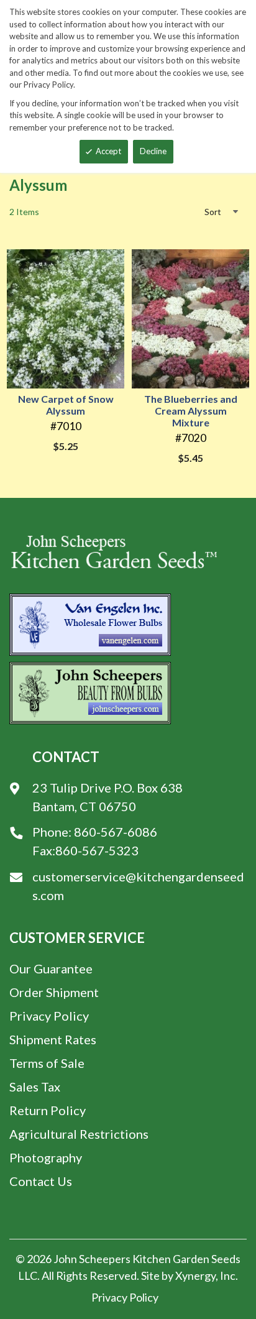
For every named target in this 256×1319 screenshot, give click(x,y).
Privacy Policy (49, 1015)
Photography (45, 1157)
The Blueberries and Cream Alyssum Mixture (190, 410)
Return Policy (47, 1110)
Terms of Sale (47, 1062)
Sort (212, 211)
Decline (153, 151)
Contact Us (40, 1181)
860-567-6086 (115, 831)
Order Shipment (54, 992)
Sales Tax (34, 1086)
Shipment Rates (52, 1039)
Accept (108, 151)
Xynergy (195, 1275)
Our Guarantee (51, 968)
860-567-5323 (97, 850)
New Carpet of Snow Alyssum (66, 404)
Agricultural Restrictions (79, 1133)
